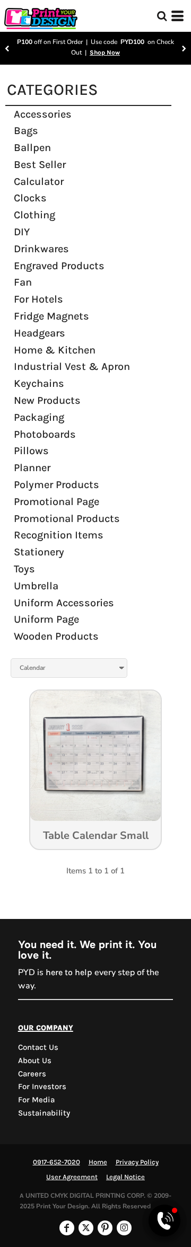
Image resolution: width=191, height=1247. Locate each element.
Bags (26, 131)
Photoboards (45, 434)
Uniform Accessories (64, 603)
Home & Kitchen (55, 350)
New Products (47, 400)
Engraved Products (59, 266)
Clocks (30, 198)
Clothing (34, 215)
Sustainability (44, 1113)
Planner (32, 468)
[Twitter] (86, 1228)
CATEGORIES (52, 89)
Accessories (43, 114)
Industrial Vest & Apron (72, 366)
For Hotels (38, 299)
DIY (22, 232)
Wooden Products (56, 636)
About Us (34, 1060)
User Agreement (72, 1177)
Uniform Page (46, 619)
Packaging (39, 417)
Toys (24, 569)
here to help (69, 972)
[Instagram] (124, 1228)
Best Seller (40, 164)
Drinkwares (41, 249)
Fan (23, 282)
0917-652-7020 (56, 1162)
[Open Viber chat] (164, 1220)
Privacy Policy (137, 1162)
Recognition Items (58, 535)
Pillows (31, 451)
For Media (36, 1099)
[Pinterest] (105, 1228)
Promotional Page (56, 502)
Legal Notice (125, 1177)
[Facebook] (66, 1228)
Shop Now (105, 52)
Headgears (39, 333)
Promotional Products (67, 518)
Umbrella (36, 586)
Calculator (39, 181)
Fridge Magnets (51, 316)
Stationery (39, 552)
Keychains (39, 383)
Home (98, 1162)
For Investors (42, 1086)
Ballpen (32, 147)
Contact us (38, 1047)
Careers (32, 1073)
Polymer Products (56, 485)
